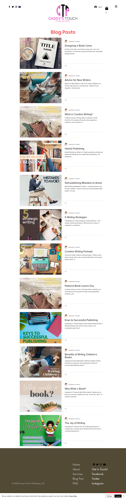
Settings (109, 496)
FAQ (75, 483)
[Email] (19, 7)
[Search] (106, 12)
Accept (118, 496)
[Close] (124, 496)
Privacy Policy (73, 496)
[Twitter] (12, 6)
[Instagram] (16, 6)
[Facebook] (9, 6)
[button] (116, 6)
